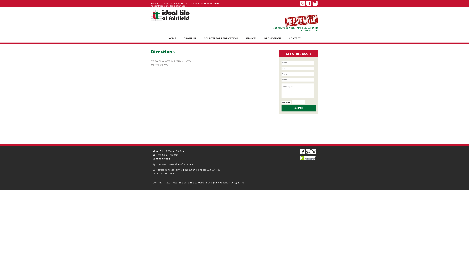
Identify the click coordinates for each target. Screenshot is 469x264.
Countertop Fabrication (221, 38)
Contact (295, 38)
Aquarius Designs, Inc (232, 182)
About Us (190, 38)
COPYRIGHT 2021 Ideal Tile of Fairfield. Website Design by (186, 182)
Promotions (272, 38)
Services (250, 38)
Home (172, 38)
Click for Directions (164, 173)
